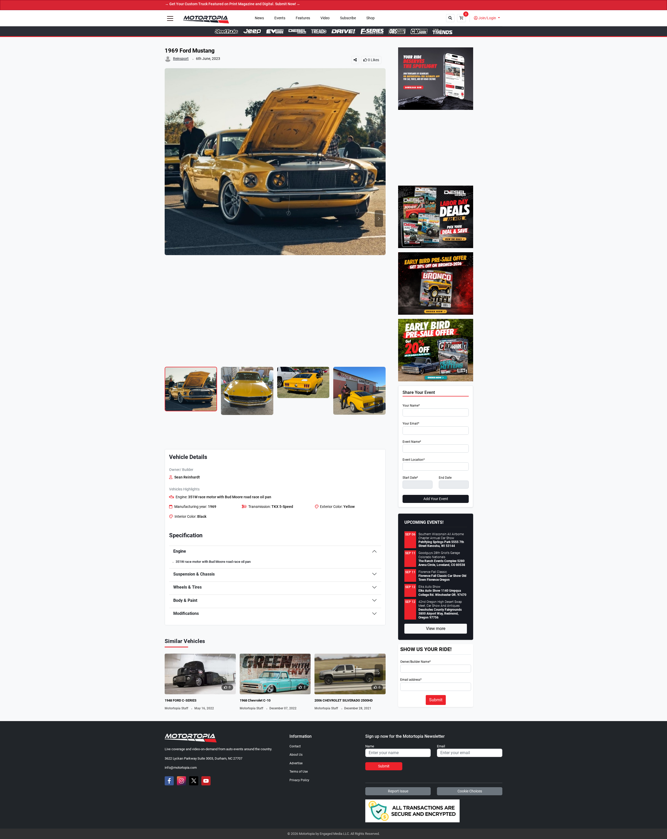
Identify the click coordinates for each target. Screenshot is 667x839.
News (259, 18)
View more (435, 628)
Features (303, 18)
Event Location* (414, 460)
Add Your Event (435, 499)
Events (279, 18)
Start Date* (410, 478)
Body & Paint (185, 600)
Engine (179, 551)
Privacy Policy (299, 780)
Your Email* (411, 423)
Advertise (295, 763)
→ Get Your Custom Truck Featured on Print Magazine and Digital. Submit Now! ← (200, 4)
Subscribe (348, 18)
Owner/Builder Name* (415, 662)
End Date (445, 478)
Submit (435, 699)
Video (325, 18)
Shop (370, 18)
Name (369, 746)
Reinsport (181, 58)
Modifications (186, 613)
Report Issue (398, 791)
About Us (295, 754)
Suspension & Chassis (194, 574)
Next (379, 218)
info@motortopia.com (181, 767)
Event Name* (412, 442)
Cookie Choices (470, 791)
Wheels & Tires (187, 587)
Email (441, 746)
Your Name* (411, 405)
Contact (295, 746)
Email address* (411, 680)
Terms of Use (298, 771)
